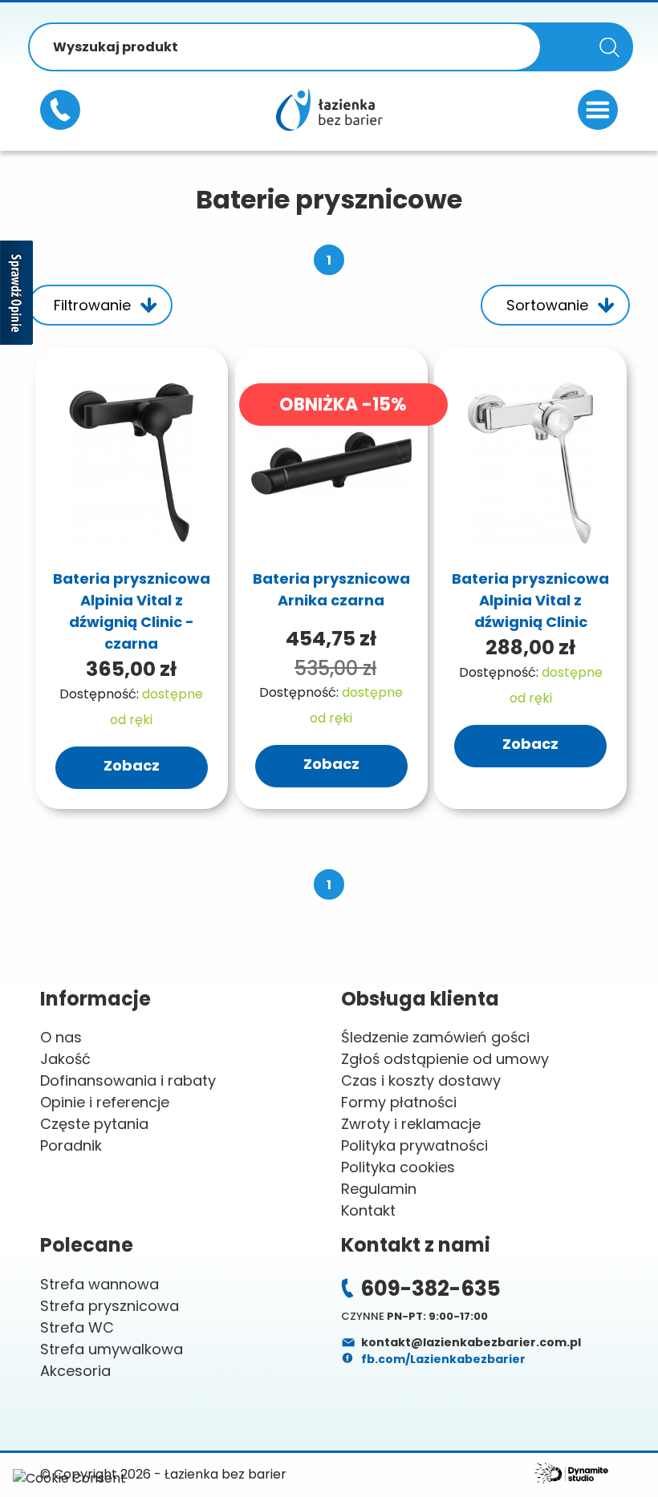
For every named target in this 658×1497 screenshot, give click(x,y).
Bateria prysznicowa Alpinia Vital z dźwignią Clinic (530, 600)
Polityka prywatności (414, 1145)
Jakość (65, 1059)
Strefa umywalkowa (111, 1349)
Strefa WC (77, 1327)
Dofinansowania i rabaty (128, 1080)
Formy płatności (399, 1102)
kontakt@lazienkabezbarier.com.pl (470, 1342)
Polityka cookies (398, 1167)
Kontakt (368, 1210)
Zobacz (132, 765)
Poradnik (71, 1145)
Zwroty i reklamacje (411, 1124)
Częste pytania (94, 1124)
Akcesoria (75, 1371)
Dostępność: (99, 694)
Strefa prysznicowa (109, 1306)
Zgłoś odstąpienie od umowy (445, 1059)
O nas (61, 1037)
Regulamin (378, 1189)
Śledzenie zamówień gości (435, 1037)
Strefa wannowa (99, 1284)
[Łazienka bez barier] (329, 109)
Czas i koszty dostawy (421, 1080)
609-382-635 (60, 110)
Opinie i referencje (104, 1102)
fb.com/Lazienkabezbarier (442, 1359)
